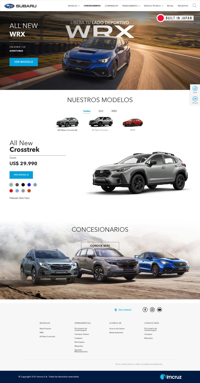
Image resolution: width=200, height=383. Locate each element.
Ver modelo (21, 175)
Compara (78, 338)
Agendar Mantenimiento (81, 351)
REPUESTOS (183, 6)
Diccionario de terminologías (81, 329)
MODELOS (72, 6)
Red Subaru (79, 342)
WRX (114, 111)
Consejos (148, 334)
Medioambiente (116, 333)
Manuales (79, 346)
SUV (101, 111)
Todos (86, 111)
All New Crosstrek (47, 337)
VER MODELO (23, 62)
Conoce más (100, 246)
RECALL (170, 6)
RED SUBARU (124, 310)
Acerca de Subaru (117, 329)
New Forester (45, 329)
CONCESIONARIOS (92, 6)
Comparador (111, 6)
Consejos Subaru (82, 334)
